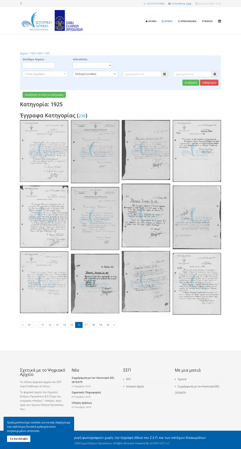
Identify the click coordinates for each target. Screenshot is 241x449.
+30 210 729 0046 (155, 3)
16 (78, 325)
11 (42, 325)
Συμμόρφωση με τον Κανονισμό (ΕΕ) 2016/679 (197, 389)
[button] (45, 74)
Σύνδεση (207, 21)
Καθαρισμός (209, 82)
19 (100, 325)
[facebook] (21, 3)
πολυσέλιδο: (80, 59)
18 (93, 325)
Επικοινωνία (188, 21)
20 (107, 325)
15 (71, 325)
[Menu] (219, 18)
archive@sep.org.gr (182, 3)
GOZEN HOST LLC (159, 443)
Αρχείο (168, 21)
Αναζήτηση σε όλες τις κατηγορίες (44, 94)
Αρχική (152, 21)
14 (64, 325)
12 (50, 325)
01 (29, 325)
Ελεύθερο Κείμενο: (33, 59)
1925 (47, 53)
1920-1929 (36, 53)
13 (57, 325)
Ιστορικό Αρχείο (134, 386)
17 (86, 325)
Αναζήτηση (191, 82)
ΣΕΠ (128, 379)
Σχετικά (181, 379)
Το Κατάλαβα (19, 438)
